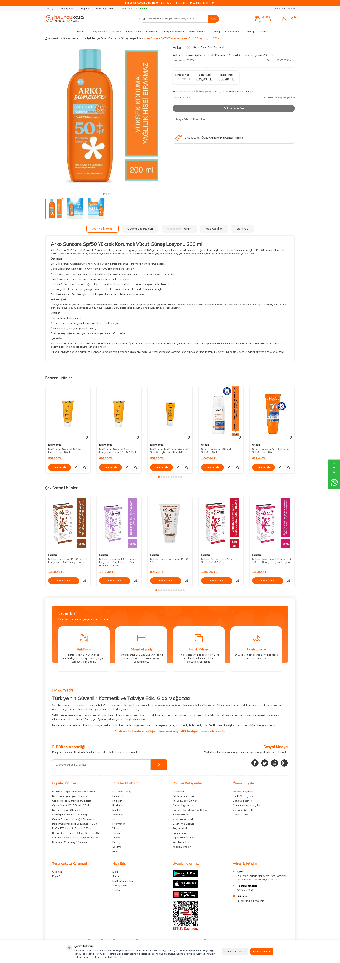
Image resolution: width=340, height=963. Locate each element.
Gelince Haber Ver (233, 108)
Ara (213, 18)
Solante (52, 554)
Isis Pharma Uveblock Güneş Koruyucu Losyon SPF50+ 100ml (117, 450)
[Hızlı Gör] (84, 467)
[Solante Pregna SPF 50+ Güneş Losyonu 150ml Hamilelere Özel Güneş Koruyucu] (119, 523)
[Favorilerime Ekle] (86, 437)
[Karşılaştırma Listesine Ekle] (76, 467)
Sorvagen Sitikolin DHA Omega (70, 814)
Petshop (250, 31)
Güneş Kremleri (98, 31)
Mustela (116, 810)
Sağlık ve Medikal (174, 31)
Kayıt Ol (56, 876)
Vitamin (116, 31)
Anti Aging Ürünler (183, 805)
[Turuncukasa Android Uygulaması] (185, 876)
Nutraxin (117, 800)
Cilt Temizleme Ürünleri (186, 796)
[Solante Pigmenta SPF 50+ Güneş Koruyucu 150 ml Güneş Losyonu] (68, 523)
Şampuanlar (180, 833)
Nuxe (115, 851)
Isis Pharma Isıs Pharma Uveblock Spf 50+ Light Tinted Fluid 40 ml (169, 450)
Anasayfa (50, 8)
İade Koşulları (214, 228)
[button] (104, 194)
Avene (116, 837)
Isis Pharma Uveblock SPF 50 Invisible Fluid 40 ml (64, 450)
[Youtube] (274, 763)
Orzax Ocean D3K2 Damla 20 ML (71, 805)
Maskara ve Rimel (183, 819)
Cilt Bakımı (79, 31)
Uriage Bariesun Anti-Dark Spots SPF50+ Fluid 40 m (271, 450)
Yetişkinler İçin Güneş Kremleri (100, 38)
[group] (106, 116)
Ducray (116, 842)
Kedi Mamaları (181, 842)
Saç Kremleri (180, 828)
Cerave (116, 833)
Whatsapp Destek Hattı (134, 8)
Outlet (263, 31)
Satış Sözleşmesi (242, 800)
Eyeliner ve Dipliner (183, 823)
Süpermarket (232, 31)
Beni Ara (242, 228)
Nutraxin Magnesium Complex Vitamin (74, 791)
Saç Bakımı (152, 31)
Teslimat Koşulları (243, 791)
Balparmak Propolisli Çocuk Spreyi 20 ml (75, 823)
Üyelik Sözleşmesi (243, 796)
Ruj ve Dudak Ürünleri (185, 800)
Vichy (115, 828)
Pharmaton (118, 823)
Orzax (116, 819)
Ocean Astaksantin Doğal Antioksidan (74, 819)
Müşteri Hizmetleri (122, 881)
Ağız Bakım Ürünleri (184, 837)
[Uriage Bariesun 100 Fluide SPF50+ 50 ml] (221, 413)
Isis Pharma (54, 444)
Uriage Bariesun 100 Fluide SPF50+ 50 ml (216, 450)
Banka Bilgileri (241, 814)
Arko (177, 47)
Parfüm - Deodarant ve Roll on (190, 810)
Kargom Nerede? (286, 8)
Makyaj (216, 31)
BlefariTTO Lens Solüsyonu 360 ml (72, 828)
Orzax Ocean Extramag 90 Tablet (71, 800)
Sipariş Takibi (120, 885)
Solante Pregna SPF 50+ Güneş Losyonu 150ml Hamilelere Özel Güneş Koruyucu (117, 562)
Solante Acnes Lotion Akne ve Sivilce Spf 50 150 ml (218, 560)
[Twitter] (264, 763)
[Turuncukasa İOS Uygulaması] (185, 886)
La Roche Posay (121, 791)
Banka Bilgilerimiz (105, 8)
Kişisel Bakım (133, 31)
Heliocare (117, 796)
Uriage (205, 444)
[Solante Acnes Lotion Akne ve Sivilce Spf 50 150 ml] (221, 523)
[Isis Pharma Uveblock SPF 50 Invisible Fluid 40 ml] (68, 413)
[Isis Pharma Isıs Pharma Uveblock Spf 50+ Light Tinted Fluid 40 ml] (170, 413)
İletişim (116, 876)
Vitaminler (178, 791)
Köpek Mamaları (182, 846)
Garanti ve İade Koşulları (247, 805)
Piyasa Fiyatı (182, 74)
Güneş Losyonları (131, 38)
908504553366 (245, 890)
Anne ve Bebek (197, 31)
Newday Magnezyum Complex (69, 796)
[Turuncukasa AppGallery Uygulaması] (185, 897)
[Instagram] (284, 763)
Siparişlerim (67, 8)
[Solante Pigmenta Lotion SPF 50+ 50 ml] (170, 523)
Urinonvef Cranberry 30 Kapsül (69, 842)
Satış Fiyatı (205, 74)
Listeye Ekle (181, 119)
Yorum (187, 228)
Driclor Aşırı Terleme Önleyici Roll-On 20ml (76, 833)
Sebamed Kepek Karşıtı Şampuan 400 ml (75, 837)
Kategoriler (84, 8)
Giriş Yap (57, 871)
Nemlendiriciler (181, 814)
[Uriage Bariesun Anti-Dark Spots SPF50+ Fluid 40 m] (272, 413)
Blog (115, 871)
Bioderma (118, 805)
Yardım (116, 890)
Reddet (145, 953)
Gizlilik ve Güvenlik (243, 810)
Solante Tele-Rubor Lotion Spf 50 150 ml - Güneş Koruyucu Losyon (271, 560)
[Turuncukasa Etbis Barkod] (185, 929)
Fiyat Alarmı (200, 119)
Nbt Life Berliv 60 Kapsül (66, 810)
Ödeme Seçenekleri (140, 228)
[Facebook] (255, 763)
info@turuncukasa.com (251, 900)
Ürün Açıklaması (102, 228)
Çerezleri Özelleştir (235, 951)
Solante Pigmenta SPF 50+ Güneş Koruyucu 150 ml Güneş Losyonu (67, 560)
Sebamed (117, 814)
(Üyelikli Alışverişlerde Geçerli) (237, 91)
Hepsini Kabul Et (262, 951)
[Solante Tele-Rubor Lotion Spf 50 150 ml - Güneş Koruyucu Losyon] (272, 523)
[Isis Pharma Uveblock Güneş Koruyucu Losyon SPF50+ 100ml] (119, 413)
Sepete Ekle (59, 467)
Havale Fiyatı (226, 74)
